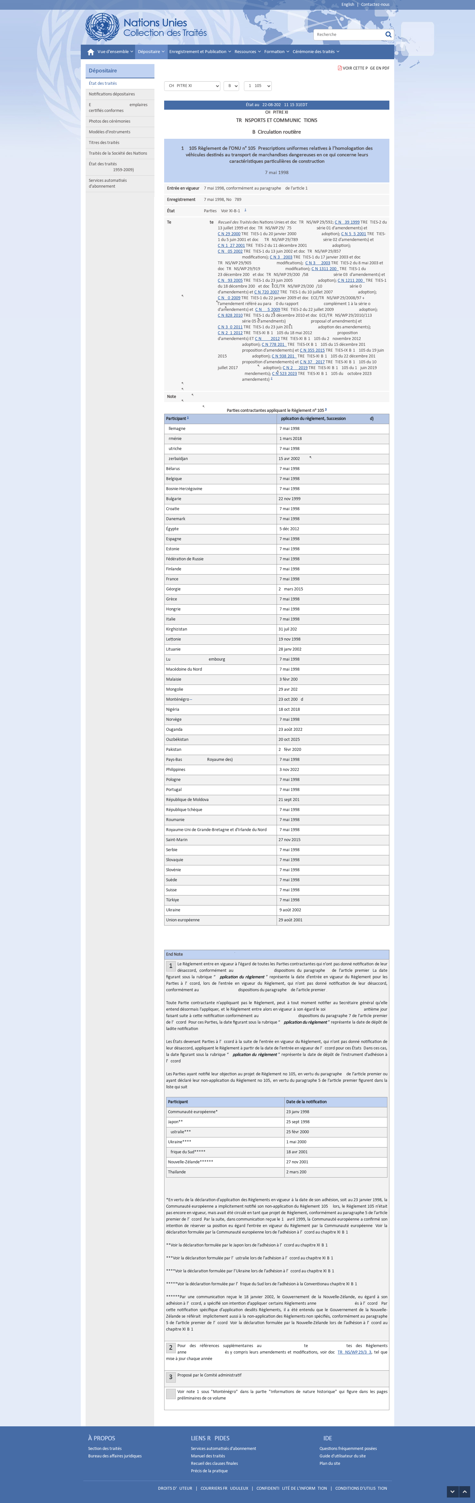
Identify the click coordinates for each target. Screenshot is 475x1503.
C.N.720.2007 (266, 292)
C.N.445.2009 (267, 309)
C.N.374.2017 (312, 362)
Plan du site (330, 1463)
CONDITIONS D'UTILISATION (361, 1488)
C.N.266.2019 (295, 368)
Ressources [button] (246, 51)
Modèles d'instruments (109, 132)
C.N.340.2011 (230, 327)
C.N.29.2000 (229, 234)
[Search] (388, 34)
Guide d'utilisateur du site (343, 1456)
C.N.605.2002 (230, 251)
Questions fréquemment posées (348, 1448)
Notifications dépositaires (112, 94)
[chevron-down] (453, 1492)
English (348, 4)
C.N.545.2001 (353, 234)
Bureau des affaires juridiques (115, 1456)
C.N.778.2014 (274, 344)
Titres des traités (104, 142)
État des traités (103, 83)
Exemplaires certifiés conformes (118, 108)
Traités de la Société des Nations (118, 153)
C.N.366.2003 (317, 263)
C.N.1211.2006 (351, 280)
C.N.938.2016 (284, 356)
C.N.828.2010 (230, 315)
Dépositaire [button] (149, 51)
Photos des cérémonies (109, 121)
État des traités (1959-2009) (111, 167)
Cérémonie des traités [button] (314, 51)
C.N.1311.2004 (325, 269)
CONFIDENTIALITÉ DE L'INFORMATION (292, 1488)
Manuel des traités (208, 1456)
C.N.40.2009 (229, 298)
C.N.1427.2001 (231, 245)
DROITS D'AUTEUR (175, 1488)
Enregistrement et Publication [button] (198, 51)
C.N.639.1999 (347, 222)
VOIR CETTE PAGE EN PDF (366, 68)
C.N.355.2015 (312, 350)
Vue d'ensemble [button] (114, 51)
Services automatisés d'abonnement (108, 183)
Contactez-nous (375, 4)
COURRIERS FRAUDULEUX (224, 1488)
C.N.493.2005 (230, 280)
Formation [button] (275, 51)
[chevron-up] (464, 1492)
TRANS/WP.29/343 (354, 1352)
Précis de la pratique (209, 1471)
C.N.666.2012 (267, 338)
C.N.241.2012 (230, 333)
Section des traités (104, 1448)
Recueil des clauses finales (214, 1463)
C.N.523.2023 (284, 373)
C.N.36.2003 (281, 257)
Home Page (146, 27)
